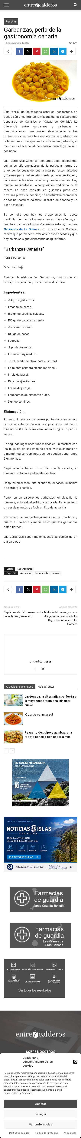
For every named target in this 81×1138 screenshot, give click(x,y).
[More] (72, 51)
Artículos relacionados (19, 686)
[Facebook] (19, 51)
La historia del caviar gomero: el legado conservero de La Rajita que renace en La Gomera (58, 618)
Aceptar (40, 1104)
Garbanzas (25, 573)
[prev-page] (6, 750)
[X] (28, 51)
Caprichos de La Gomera (22, 229)
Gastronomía (41, 573)
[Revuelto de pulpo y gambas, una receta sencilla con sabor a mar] (13, 736)
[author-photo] (40, 656)
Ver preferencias (40, 1124)
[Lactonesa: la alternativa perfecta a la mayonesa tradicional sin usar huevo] (13, 700)
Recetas (11, 21)
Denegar (40, 1114)
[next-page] (12, 750)
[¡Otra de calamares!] (13, 718)
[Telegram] (62, 51)
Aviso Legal (70, 1132)
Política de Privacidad (46, 1132)
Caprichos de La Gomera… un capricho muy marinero (22, 614)
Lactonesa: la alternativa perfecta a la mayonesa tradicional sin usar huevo (50, 701)
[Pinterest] (36, 51)
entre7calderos (24, 568)
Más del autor (46, 686)
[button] (75, 1062)
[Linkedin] (54, 51)
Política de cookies (19, 1132)
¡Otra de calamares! (38, 714)
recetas (55, 573)
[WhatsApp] (45, 51)
